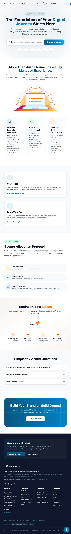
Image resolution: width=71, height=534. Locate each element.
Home (6, 4)
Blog (54, 497)
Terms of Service (46, 530)
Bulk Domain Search (26, 499)
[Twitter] (8, 484)
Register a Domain (26, 497)
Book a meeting (33, 454)
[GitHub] (14, 484)
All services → (8, 512)
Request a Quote (15, 454)
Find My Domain (36, 419)
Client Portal (56, 505)
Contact (55, 500)
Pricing (23, 504)
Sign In (66, 3)
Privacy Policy (35, 530)
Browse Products (25, 494)
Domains (31, 4)
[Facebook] (5, 484)
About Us (55, 492)
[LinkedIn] (11, 484)
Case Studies (57, 495)
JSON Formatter (41, 497)
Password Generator (42, 500)
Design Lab (56, 502)
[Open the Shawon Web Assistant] (66, 529)
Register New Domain (14, 193)
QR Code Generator (42, 495)
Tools (39, 4)
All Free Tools (40, 492)
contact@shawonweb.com (13, 479)
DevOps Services (9, 505)
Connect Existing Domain (15, 222)
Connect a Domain (26, 502)
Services (13, 4)
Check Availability (55, 42)
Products (23, 4)
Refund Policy (56, 530)
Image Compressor (42, 502)
